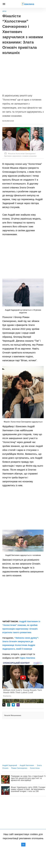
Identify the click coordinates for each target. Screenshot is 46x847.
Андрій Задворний (9, 765)
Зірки (4, 11)
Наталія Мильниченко (12, 715)
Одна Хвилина (27, 658)
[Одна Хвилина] (27, 4)
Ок (23, 844)
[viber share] (18, 704)
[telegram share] (13, 704)
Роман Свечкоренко (19, 768)
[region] (23, 73)
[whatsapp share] (8, 704)
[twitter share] (3, 704)
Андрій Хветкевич (27, 765)
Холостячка (35, 768)
